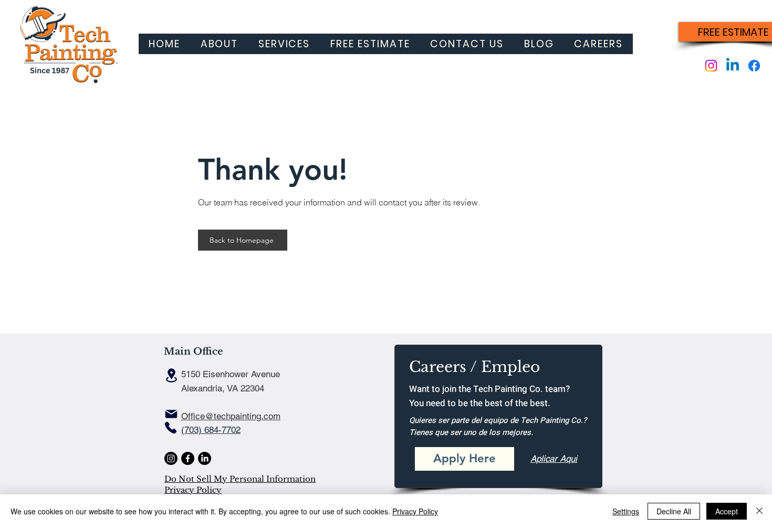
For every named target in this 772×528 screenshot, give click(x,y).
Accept (726, 511)
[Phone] (171, 427)
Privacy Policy (193, 490)
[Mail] (171, 414)
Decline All (673, 511)
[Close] (759, 511)
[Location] (171, 375)
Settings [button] (625, 511)
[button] (284, 44)
